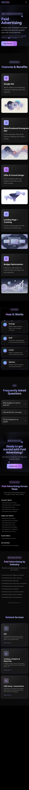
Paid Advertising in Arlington (9, 527)
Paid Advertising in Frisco (8, 525)
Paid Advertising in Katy (8, 507)
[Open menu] (26, 2)
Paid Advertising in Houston (9, 503)
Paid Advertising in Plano (8, 522)
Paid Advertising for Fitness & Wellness (12, 594)
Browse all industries (13, 602)
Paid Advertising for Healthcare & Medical (13, 575)
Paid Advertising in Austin (9, 538)
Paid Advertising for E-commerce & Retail (13, 591)
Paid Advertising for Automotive (10, 589)
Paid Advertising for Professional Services (13, 586)
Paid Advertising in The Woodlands (11, 505)
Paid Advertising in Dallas (8, 518)
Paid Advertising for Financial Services (12, 597)
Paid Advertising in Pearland (9, 511)
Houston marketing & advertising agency (13, 36)
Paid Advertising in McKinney (9, 529)
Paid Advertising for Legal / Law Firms (12, 578)
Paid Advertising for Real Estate (10, 580)
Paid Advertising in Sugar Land (10, 509)
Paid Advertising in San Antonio (10, 545)
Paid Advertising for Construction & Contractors (14, 583)
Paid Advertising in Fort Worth (10, 520)
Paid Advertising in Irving (8, 531)
